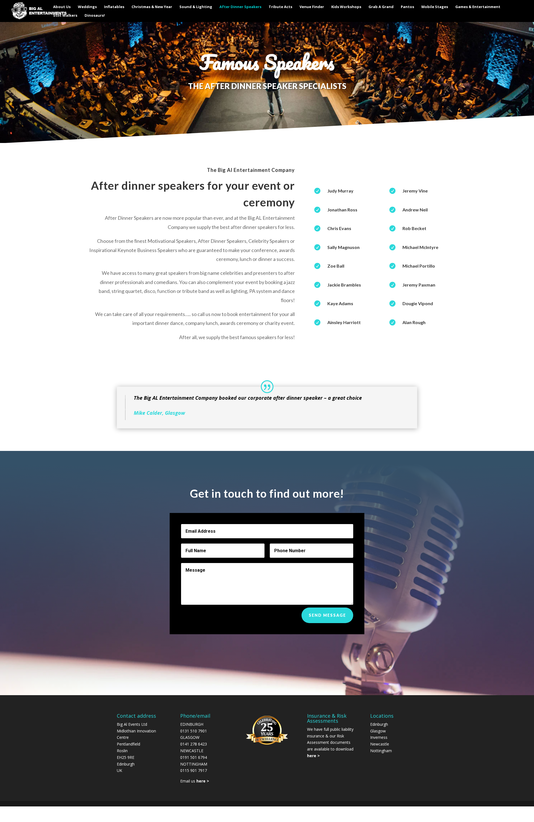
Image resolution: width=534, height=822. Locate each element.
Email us (194, 781)
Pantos (407, 7)
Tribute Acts (280, 7)
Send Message (327, 615)
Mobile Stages (434, 7)
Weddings (87, 7)
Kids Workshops (346, 7)
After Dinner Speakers (240, 7)
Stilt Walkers (65, 15)
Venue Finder (312, 7)
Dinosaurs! (95, 15)
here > (313, 755)
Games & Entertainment (477, 7)
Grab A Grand (381, 7)
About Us (62, 7)
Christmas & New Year (152, 7)
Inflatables (114, 7)
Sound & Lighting (195, 7)
